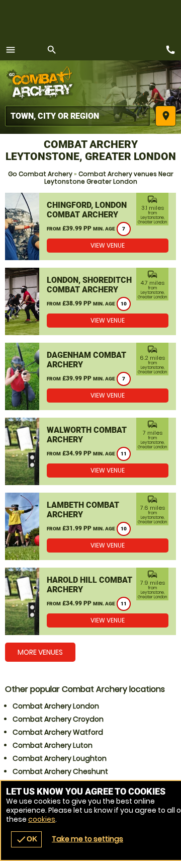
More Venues (40, 652)
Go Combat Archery (40, 174)
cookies (41, 819)
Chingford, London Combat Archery (87, 209)
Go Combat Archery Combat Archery (42, 83)
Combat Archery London (56, 706)
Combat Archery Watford (58, 732)
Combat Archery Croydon (58, 719)
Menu (10, 49)
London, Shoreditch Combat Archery (89, 284)
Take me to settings (87, 839)
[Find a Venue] (77, 116)
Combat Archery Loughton (60, 758)
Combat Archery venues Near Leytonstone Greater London (108, 178)
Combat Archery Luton (53, 745)
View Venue (107, 245)
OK (26, 839)
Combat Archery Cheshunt (60, 771)
